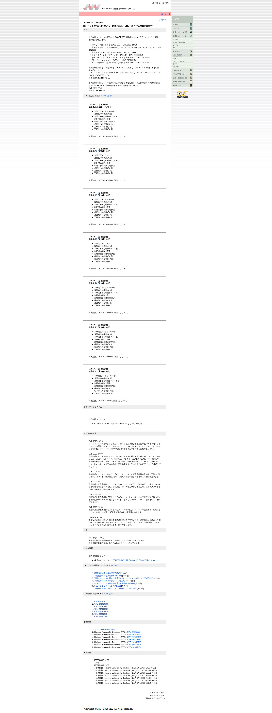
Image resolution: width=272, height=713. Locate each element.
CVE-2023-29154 (101, 614)
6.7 (96, 195)
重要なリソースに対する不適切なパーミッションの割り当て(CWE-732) (123, 578)
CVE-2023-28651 (101, 609)
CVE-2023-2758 (100, 616)
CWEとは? (113, 565)
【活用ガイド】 (165, 14)
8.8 (96, 107)
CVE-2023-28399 (101, 604)
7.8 (96, 151)
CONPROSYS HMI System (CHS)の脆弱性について (134, 560)
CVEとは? (108, 594)
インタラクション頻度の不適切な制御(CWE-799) (114, 583)
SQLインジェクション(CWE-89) (107, 586)
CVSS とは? (106, 96)
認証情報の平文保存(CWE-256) (107, 573)
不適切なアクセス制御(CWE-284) (108, 576)
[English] (162, 19)
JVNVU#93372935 (107, 630)
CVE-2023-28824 (101, 611)
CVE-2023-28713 (101, 601)
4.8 (96, 283)
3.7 (96, 371)
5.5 (96, 239)
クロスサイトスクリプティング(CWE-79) (111, 581)
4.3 (96, 327)
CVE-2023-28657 (101, 606)
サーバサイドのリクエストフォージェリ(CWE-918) (115, 588)
